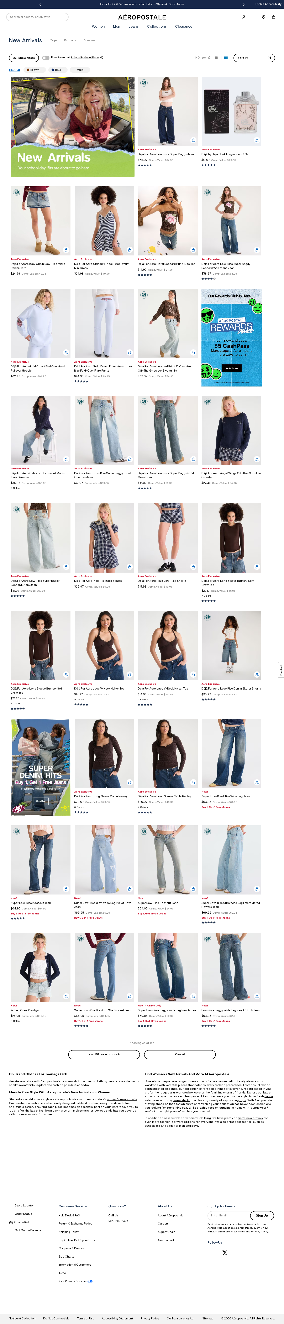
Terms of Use (85, 1318)
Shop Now (175, 4)
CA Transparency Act (181, 1318)
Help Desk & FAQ (69, 1215)
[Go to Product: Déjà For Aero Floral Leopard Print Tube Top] (168, 275)
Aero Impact (166, 1240)
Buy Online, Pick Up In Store (77, 1240)
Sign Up (262, 1215)
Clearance (183, 27)
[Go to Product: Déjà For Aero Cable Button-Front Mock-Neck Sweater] (41, 489)
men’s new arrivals (250, 1118)
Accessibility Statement (117, 1318)
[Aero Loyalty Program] (231, 385)
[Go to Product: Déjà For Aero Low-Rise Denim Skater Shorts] (231, 699)
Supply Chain (166, 1232)
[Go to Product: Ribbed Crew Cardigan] (41, 1022)
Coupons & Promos (72, 1248)
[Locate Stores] (263, 17)
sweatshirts (181, 1100)
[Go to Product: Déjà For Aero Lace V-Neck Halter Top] (104, 700)
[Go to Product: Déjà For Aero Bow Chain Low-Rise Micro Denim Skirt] (41, 279)
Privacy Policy (259, 1232)
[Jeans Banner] (41, 815)
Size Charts (66, 1256)
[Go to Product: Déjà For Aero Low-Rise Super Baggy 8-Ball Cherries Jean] (104, 488)
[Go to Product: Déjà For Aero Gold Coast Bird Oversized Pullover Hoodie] (41, 381)
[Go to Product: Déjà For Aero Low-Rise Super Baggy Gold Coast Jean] (168, 488)
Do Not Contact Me (56, 1318)
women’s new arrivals (122, 1099)
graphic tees (205, 1108)
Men (116, 27)
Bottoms (70, 40)
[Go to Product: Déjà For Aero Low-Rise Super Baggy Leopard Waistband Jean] (231, 279)
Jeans (133, 27)
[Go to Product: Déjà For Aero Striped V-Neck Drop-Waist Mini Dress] (104, 279)
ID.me (62, 1273)
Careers (163, 1223)
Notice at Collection (22, 1318)
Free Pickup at (75, 57)
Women (98, 27)
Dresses (89, 40)
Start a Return (23, 1222)
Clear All (14, 70)
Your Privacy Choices (73, 1281)
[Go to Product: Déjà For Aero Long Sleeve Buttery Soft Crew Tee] (231, 597)
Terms (242, 1232)
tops (242, 1100)
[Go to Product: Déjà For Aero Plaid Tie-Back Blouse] (104, 592)
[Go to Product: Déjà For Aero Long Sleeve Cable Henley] (104, 808)
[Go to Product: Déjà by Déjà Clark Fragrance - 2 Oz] (231, 165)
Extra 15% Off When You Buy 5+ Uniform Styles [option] (141, 4)
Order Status (23, 1214)
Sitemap (207, 1318)
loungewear (258, 1108)
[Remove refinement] (41, 69)
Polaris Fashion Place (85, 57)
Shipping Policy (69, 1232)
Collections (157, 27)
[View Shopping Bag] (273, 17)
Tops (53, 40)
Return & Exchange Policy (75, 1223)
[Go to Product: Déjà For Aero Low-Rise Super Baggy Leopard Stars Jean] (41, 596)
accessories (243, 1122)
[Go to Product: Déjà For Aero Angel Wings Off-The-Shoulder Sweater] (231, 488)
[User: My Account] (244, 17)
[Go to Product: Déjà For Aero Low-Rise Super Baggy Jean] (168, 165)
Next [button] (242, 4)
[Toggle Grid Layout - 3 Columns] (216, 57)
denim (268, 1096)
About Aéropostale (170, 1215)
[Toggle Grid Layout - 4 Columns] (226, 57)
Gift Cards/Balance (28, 1230)
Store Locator (24, 1205)
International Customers (75, 1265)
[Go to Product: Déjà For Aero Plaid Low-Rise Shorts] (168, 592)
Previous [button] (41, 4)
